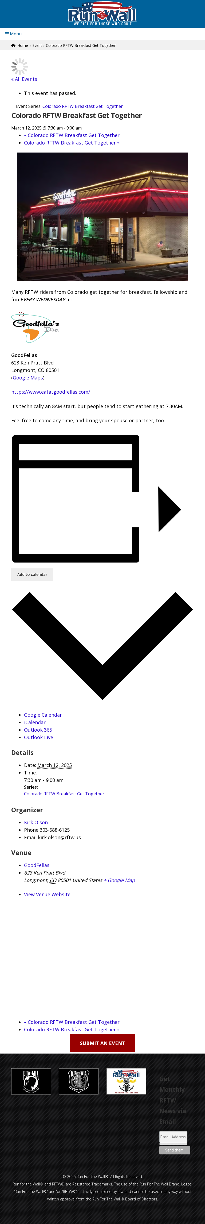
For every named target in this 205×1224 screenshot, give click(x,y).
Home (22, 45)
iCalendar (35, 722)
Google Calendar (43, 715)
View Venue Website (47, 894)
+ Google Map (119, 880)
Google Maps (28, 377)
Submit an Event (102, 1043)
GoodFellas (36, 865)
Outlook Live (38, 737)
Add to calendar (32, 574)
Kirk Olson (36, 822)
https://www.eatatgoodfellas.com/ (50, 392)
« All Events (24, 79)
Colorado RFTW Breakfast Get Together (72, 135)
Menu (15, 34)
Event (37, 45)
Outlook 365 (38, 730)
